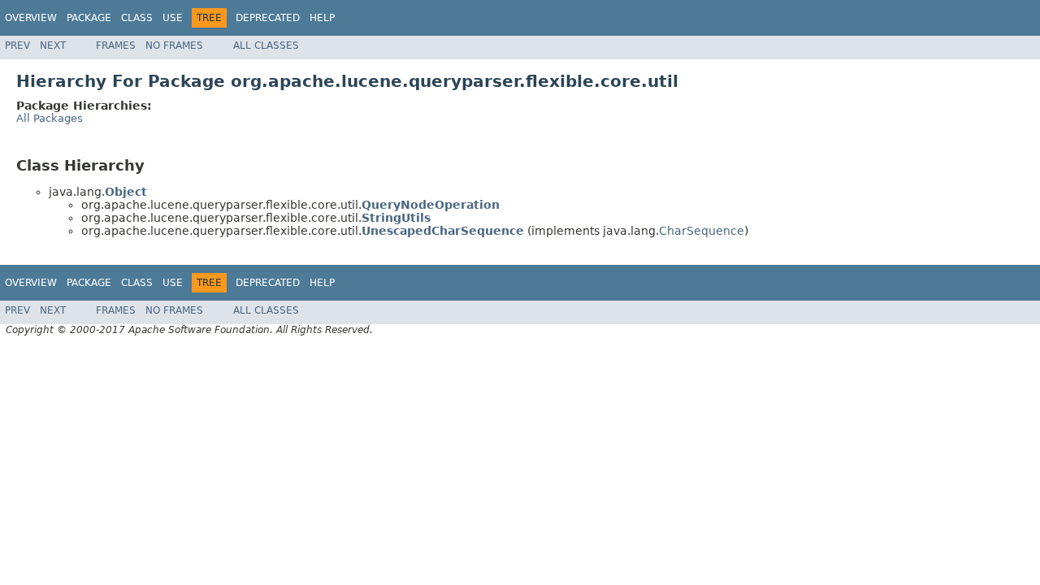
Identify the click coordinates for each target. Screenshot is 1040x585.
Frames (116, 45)
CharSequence (701, 230)
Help (322, 18)
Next (53, 45)
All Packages (49, 118)
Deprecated (268, 18)
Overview (31, 18)
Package (89, 18)
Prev (17, 45)
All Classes (266, 45)
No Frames (174, 45)
